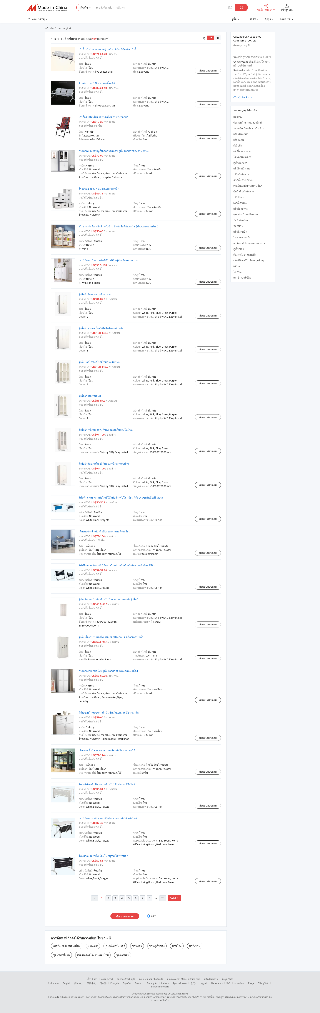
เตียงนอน (238, 139)
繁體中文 (91, 983)
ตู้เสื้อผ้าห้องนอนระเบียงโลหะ (95, 294)
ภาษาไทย (239, 983)
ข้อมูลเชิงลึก (227, 978)
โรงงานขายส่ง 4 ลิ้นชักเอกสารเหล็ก (99, 188)
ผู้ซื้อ (234, 19)
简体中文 (78, 983)
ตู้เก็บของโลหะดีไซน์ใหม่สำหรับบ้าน (99, 362)
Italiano (165, 983)
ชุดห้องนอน (122, 955)
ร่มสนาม (238, 226)
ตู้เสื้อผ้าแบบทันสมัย (90, 396)
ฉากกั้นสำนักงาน (243, 180)
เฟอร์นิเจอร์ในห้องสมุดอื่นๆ (248, 260)
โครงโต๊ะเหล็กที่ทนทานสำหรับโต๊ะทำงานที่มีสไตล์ (107, 784)
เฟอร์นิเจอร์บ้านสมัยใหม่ (66, 946)
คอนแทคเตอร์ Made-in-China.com (183, 978)
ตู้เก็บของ (238, 249)
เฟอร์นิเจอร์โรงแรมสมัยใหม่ (93, 955)
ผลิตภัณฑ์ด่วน (211, 978)
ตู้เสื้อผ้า (237, 145)
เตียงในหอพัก (240, 134)
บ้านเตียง (93, 946)
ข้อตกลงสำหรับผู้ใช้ (126, 978)
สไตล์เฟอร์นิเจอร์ (115, 946)
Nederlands (217, 983)
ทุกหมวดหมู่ (38, 19)
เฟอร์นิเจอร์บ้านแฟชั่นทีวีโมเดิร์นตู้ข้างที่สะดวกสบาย (108, 260)
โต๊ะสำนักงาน (241, 174)
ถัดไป (174, 898)
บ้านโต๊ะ (177, 946)
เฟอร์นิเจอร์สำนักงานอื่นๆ (247, 185)
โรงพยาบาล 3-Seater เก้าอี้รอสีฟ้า (97, 83)
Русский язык (180, 983)
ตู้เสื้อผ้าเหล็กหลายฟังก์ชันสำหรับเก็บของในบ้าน (106, 429)
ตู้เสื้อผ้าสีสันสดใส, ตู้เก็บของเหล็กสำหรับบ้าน (104, 463)
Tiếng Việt (263, 983)
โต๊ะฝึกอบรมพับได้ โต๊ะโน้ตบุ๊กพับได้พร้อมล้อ (103, 856)
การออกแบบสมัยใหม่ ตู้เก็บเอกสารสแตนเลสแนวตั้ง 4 (108, 671)
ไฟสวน (237, 272)
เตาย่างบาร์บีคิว (242, 277)
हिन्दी (228, 983)
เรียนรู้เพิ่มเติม (243, 97)
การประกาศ (107, 978)
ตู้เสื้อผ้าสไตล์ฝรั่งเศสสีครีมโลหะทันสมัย (101, 328)
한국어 (194, 983)
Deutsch (139, 983)
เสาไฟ (237, 266)
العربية (204, 983)
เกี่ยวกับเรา (92, 978)
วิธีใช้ (252, 19)
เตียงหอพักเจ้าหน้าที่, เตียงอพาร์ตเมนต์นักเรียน (104, 531)
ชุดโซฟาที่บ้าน (61, 955)
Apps (268, 19)
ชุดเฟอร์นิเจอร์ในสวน (245, 214)
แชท (153, 916)
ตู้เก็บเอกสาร (240, 162)
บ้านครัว (137, 946)
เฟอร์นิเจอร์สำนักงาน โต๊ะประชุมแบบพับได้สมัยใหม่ (108, 818)
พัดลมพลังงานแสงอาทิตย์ (247, 122)
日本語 (103, 983)
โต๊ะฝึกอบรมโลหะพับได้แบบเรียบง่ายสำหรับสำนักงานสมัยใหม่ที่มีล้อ (117, 565)
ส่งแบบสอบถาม (208, 70)
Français (114, 983)
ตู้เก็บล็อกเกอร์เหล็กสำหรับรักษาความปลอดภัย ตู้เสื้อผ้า (109, 599)
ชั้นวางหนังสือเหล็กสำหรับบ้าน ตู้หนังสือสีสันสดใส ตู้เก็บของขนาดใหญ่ (118, 226)
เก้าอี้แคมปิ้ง (240, 231)
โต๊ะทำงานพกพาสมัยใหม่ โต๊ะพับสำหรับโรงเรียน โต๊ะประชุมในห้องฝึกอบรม (121, 497)
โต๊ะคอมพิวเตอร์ (242, 157)
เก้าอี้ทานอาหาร (242, 151)
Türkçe (251, 983)
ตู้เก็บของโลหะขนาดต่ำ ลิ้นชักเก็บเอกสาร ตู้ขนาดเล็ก (109, 712)
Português (152, 983)
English (66, 983)
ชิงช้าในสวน (240, 220)
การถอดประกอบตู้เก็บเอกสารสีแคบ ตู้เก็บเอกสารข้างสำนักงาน (114, 151)
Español (127, 983)
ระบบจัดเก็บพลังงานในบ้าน (248, 128)
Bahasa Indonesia (160, 986)
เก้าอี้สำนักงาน (241, 168)
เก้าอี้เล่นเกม (240, 203)
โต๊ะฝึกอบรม (240, 197)
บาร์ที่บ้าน (194, 946)
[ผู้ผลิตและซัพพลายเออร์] (47, 7)
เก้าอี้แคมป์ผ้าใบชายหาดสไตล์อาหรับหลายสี (103, 117)
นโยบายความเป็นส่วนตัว (151, 978)
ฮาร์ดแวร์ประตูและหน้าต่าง (249, 243)
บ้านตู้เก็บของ (157, 946)
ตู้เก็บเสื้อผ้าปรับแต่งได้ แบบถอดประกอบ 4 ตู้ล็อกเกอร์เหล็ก (111, 637)
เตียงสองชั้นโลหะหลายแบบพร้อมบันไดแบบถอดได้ (107, 750)
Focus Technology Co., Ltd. (162, 993)
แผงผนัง (237, 117)
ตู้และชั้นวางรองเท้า (244, 254)
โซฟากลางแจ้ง (241, 237)
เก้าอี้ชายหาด (240, 208)
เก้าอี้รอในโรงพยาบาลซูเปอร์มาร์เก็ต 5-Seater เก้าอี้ (107, 49)
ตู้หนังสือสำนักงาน (243, 191)
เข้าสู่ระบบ (287, 9)
